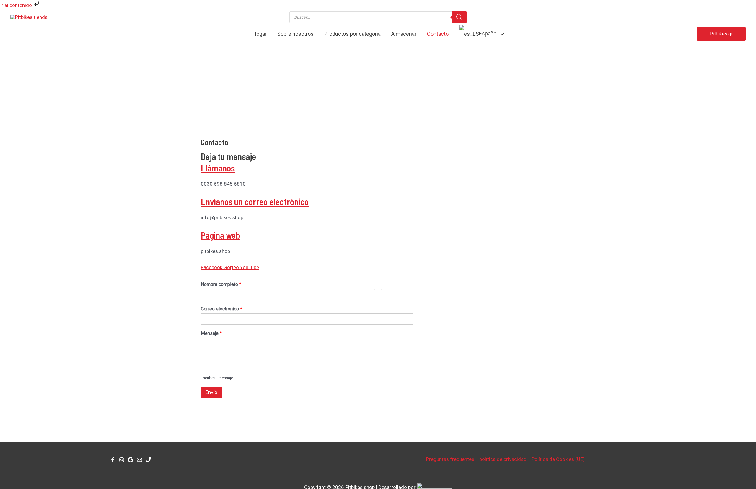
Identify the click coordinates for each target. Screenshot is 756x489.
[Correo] (139, 459)
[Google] (130, 459)
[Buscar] (459, 17)
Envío (211, 392)
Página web (220, 235)
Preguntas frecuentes (450, 459)
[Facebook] (112, 459)
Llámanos (218, 168)
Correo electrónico (221, 309)
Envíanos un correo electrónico (255, 201)
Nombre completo (221, 284)
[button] (501, 34)
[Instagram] (121, 459)
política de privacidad (503, 459)
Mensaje (211, 333)
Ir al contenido (16, 5)
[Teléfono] (148, 459)
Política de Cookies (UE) (558, 459)
